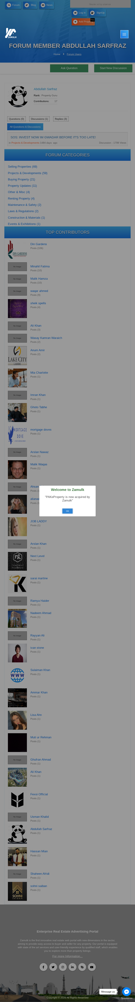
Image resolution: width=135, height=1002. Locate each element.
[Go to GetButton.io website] (126, 998)
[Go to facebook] (126, 991)
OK (67, 511)
